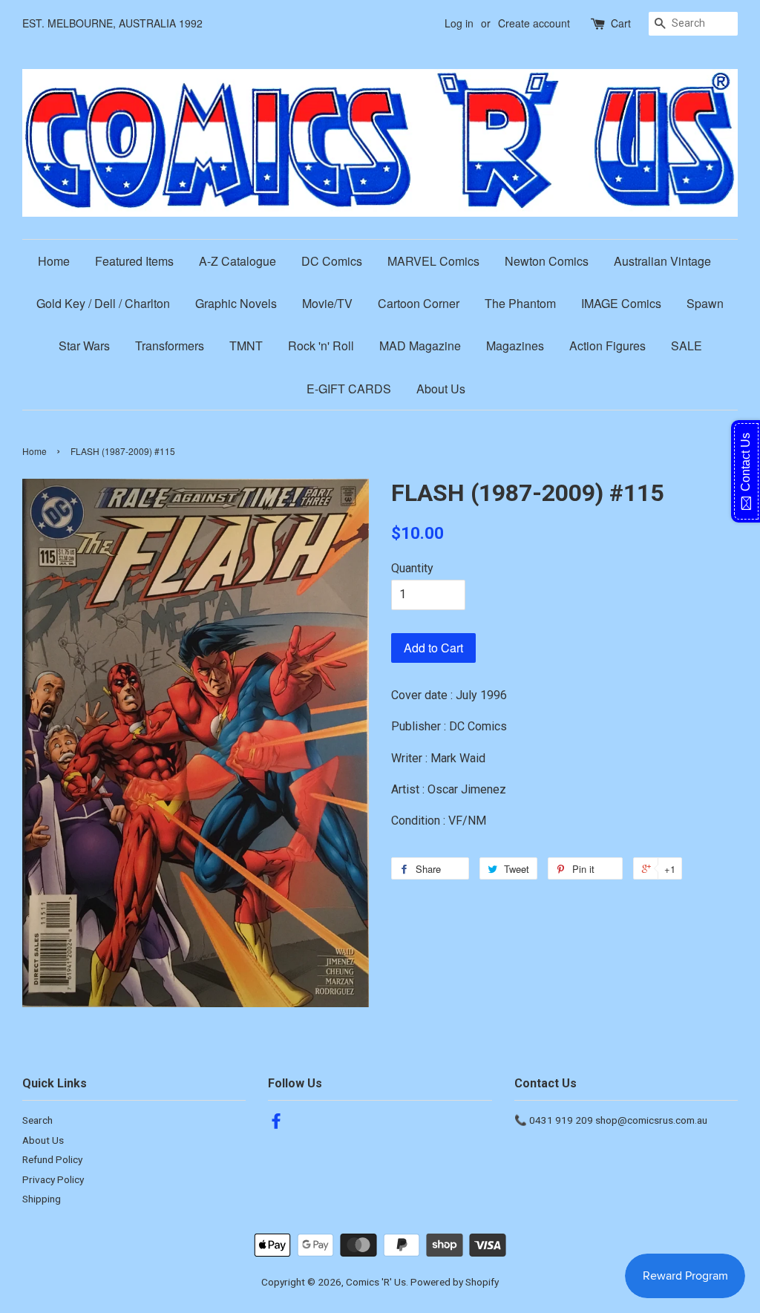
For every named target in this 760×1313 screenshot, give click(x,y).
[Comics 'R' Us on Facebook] (276, 1124)
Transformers (169, 345)
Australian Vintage (662, 260)
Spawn (705, 303)
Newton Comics (547, 260)
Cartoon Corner (418, 303)
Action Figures (607, 345)
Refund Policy (52, 1159)
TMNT (246, 345)
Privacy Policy (53, 1179)
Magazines (515, 345)
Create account (534, 23)
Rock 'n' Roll (321, 345)
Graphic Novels (236, 303)
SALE (686, 345)
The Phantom (520, 303)
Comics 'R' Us (376, 1282)
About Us (440, 388)
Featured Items (134, 260)
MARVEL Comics (433, 260)
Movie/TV (327, 303)
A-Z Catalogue (237, 260)
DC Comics (331, 260)
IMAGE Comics (621, 303)
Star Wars (84, 345)
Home (54, 260)
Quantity (412, 568)
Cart (621, 23)
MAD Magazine (420, 345)
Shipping (41, 1199)
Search (37, 1120)
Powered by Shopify (454, 1282)
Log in (459, 23)
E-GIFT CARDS (349, 388)
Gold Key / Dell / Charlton (103, 303)
